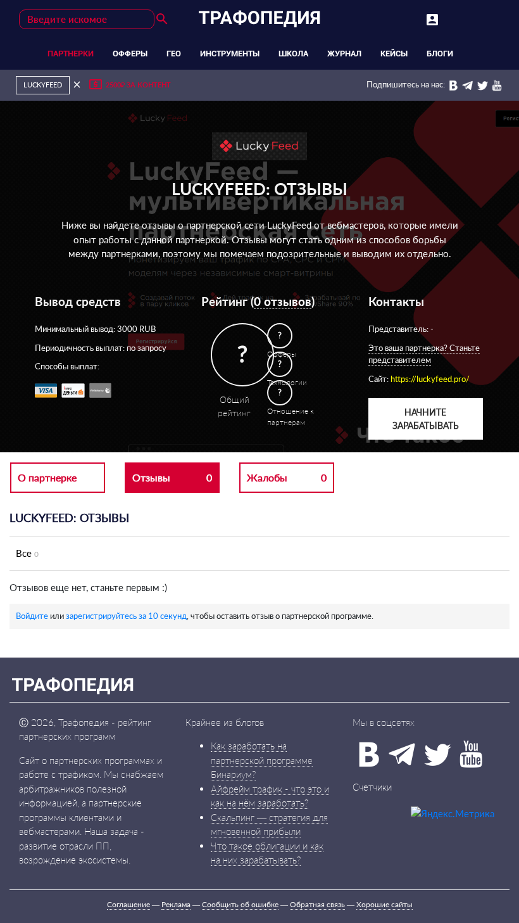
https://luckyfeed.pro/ (430, 379)
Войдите (32, 616)
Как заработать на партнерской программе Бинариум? (262, 760)
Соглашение (128, 904)
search (162, 19)
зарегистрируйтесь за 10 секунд (126, 616)
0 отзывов (282, 301)
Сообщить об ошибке (240, 904)
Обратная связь (317, 904)
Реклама (176, 904)
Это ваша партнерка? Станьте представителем (424, 354)
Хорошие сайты (384, 904)
